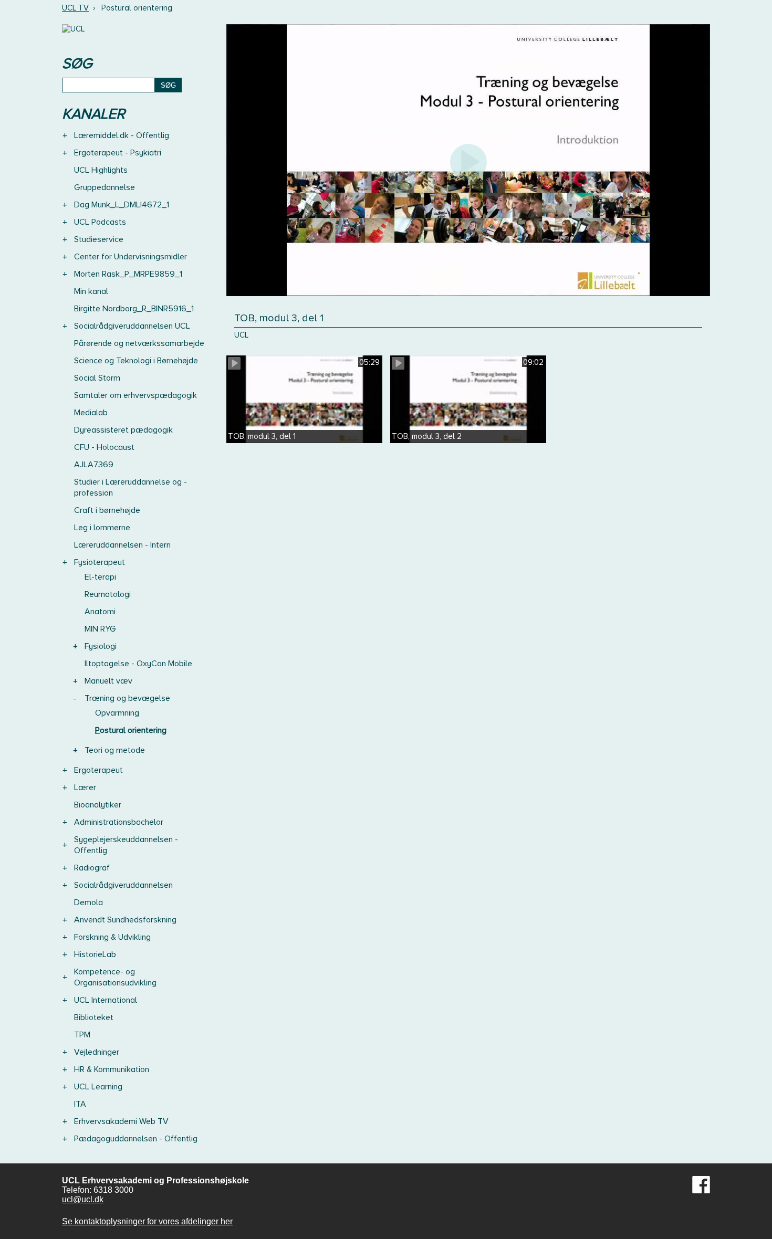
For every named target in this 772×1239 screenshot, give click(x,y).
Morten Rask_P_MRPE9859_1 (128, 274)
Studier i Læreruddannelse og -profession (130, 487)
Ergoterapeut (98, 770)
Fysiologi (101, 646)
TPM (82, 1035)
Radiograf (92, 868)
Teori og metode (115, 750)
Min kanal (91, 291)
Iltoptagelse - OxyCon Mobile (138, 663)
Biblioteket (93, 1017)
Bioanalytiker (97, 805)
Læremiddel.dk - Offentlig (121, 135)
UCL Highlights (101, 170)
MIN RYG (100, 629)
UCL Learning (98, 1087)
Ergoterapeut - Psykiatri (117, 153)
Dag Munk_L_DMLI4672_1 (121, 205)
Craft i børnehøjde (107, 510)
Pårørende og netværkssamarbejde (139, 343)
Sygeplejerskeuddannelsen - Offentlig (126, 845)
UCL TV (75, 8)
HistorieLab (95, 954)
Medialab (91, 412)
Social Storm (97, 378)
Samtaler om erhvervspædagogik (135, 395)
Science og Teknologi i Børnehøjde (136, 360)
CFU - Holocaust (104, 447)
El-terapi (100, 577)
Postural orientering (130, 730)
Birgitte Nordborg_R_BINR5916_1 (134, 308)
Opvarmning (117, 713)
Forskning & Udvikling (112, 937)
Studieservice (98, 239)
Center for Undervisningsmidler (130, 256)
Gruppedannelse (104, 187)
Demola (88, 902)
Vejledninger (96, 1052)
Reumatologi (108, 594)
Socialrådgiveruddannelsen (123, 885)
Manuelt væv (108, 681)
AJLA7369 (93, 464)
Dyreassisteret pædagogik (123, 430)
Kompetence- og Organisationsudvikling (115, 977)
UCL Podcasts (100, 222)
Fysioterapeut (99, 562)
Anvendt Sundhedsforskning (125, 920)
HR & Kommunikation (111, 1069)
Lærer (85, 787)
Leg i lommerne (102, 527)
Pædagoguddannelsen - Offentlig (135, 1138)
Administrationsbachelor (118, 822)
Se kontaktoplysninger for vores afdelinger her (147, 1221)
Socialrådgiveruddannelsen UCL (132, 326)
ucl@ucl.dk (82, 1199)
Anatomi (100, 611)
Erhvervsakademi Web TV (121, 1121)
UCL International (105, 1000)
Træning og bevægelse (127, 698)
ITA (80, 1104)
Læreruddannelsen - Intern (122, 545)
